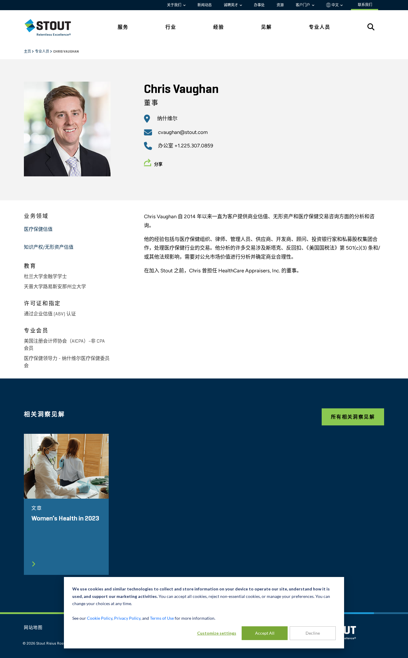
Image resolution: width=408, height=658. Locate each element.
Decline (313, 633)
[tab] (52, 27)
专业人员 (42, 52)
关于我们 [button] (174, 5)
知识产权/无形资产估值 (48, 247)
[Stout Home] (52, 27)
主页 (28, 52)
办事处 (259, 5)
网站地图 (33, 628)
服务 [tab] (123, 27)
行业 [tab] (170, 27)
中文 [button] (335, 5)
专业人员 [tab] (319, 27)
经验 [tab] (218, 27)
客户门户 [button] (303, 5)
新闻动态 (204, 5)
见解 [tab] (266, 27)
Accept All (264, 633)
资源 (280, 5)
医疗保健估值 (38, 229)
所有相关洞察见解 (353, 417)
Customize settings (216, 633)
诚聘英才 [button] (231, 5)
